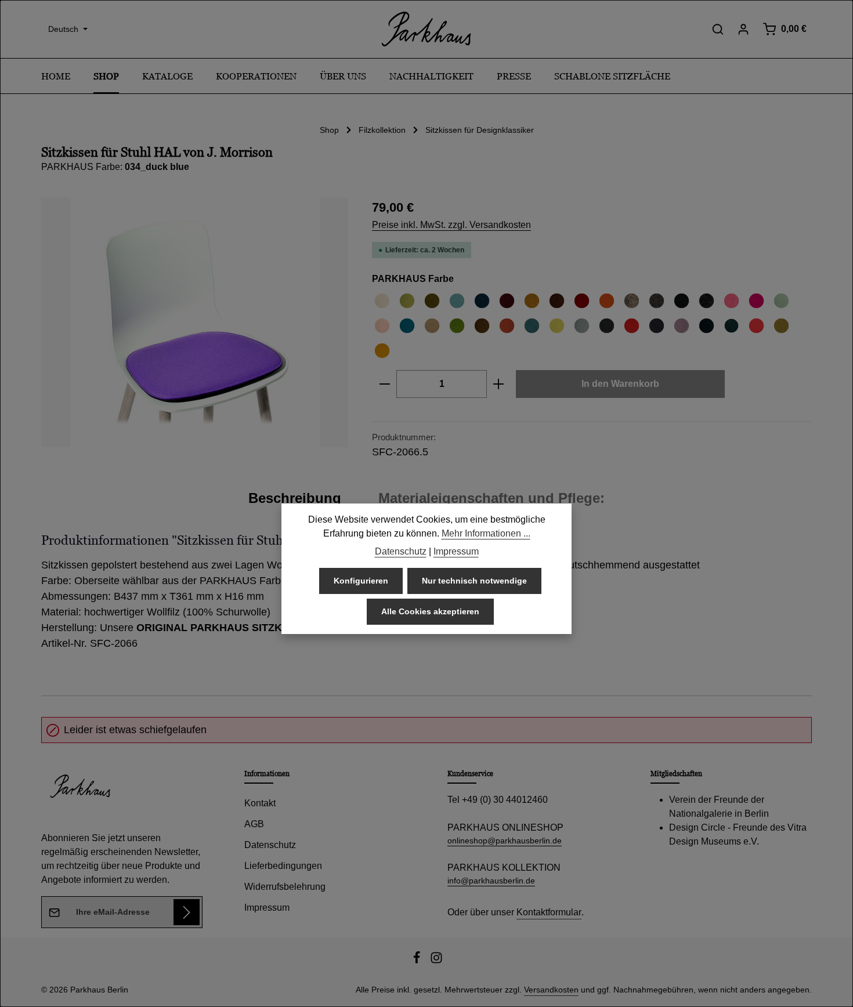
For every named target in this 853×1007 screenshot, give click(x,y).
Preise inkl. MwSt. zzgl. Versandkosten (451, 225)
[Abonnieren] (187, 912)
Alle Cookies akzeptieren (430, 611)
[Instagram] (436, 961)
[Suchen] (717, 29)
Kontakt (260, 803)
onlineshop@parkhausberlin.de (504, 840)
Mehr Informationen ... (486, 533)
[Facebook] (417, 961)
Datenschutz (270, 845)
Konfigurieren (361, 580)
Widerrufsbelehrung (285, 887)
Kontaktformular (548, 912)
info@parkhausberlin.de (491, 880)
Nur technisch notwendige (474, 580)
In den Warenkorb (620, 384)
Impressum (267, 907)
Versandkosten (551, 989)
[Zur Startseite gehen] (426, 29)
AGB (254, 824)
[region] (195, 322)
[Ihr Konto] (743, 29)
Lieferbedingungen (283, 866)
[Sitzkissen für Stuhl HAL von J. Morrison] (194, 322)
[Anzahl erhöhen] (498, 384)
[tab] (294, 498)
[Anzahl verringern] (384, 384)
